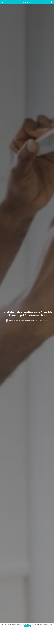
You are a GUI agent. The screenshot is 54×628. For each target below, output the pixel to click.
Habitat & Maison (26, 320)
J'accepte (27, 626)
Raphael (12, 320)
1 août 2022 (18, 320)
